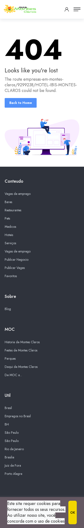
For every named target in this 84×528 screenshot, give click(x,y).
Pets (7, 218)
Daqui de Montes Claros (21, 366)
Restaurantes (13, 210)
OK (72, 512)
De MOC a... (13, 375)
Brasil (8, 408)
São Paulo (12, 432)
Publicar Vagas (15, 267)
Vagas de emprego (18, 193)
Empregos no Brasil (18, 416)
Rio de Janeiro (14, 449)
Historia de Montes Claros (22, 342)
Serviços (10, 243)
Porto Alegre (13, 473)
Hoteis (9, 234)
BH (7, 424)
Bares (8, 202)
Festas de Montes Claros (21, 350)
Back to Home (20, 102)
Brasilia (9, 457)
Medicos (10, 226)
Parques (10, 358)
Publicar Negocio (16, 259)
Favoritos (11, 276)
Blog (8, 309)
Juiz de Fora (13, 465)
